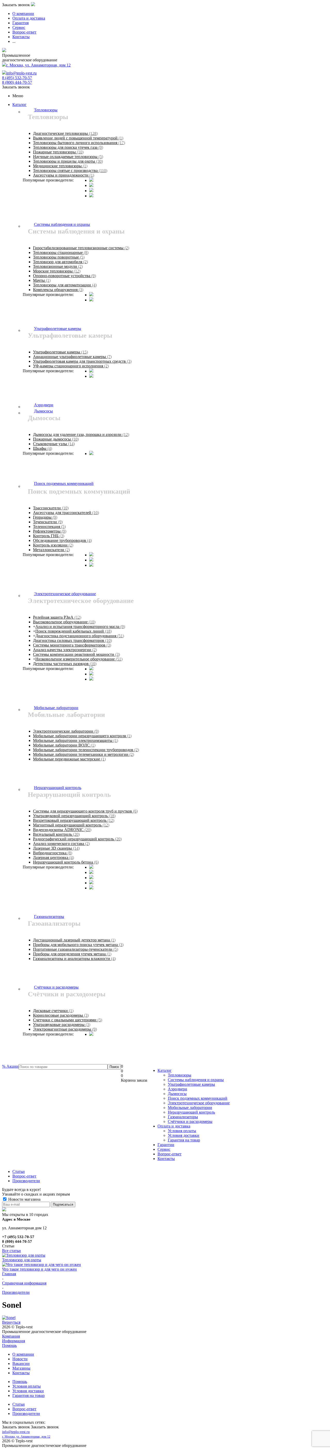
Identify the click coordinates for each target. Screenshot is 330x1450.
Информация (13, 1341)
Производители (26, 1413)
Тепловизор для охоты (21, 1260)
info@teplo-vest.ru (21, 73)
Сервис (164, 1149)
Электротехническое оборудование (199, 1103)
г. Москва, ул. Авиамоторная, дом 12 (38, 65)
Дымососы (177, 1093)
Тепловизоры (179, 1075)
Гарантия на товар (184, 1140)
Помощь (9, 1345)
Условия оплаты (182, 1131)
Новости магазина (23, 1199)
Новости (20, 1359)
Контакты (166, 1158)
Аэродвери (177, 1089)
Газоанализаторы (183, 1117)
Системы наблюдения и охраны (196, 1080)
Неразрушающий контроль (191, 1112)
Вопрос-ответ (170, 1154)
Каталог (19, 104)
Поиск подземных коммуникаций (197, 1098)
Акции (10, 1066)
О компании (23, 1354)
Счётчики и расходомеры (190, 1121)
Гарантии (166, 1144)
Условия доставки (183, 1135)
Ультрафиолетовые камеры (191, 1084)
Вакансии (21, 1363)
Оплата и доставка (174, 1126)
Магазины (21, 1368)
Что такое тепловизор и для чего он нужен (39, 1269)
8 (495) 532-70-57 (17, 78)
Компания (11, 1336)
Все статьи (11, 1250)
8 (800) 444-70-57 (17, 82)
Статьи (18, 1404)
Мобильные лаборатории (190, 1107)
